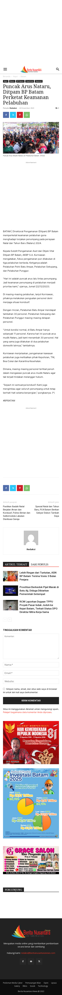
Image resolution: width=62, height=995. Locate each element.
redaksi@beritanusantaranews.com (38, 953)
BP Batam (20, 81)
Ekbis (25, 986)
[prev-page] (5, 620)
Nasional (39, 81)
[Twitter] (13, 115)
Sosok (32, 986)
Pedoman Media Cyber (13, 983)
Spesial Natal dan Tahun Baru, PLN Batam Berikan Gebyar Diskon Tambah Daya (46, 511)
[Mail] (31, 961)
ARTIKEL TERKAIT (16, 564)
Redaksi (13, 108)
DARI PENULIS (39, 564)
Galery (17, 986)
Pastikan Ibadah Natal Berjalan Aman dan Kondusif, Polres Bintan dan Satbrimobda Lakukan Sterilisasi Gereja (16, 513)
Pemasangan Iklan (33, 983)
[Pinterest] (20, 115)
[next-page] (10, 620)
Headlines (29, 81)
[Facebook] (6, 115)
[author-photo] (31, 545)
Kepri (15, 76)
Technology (43, 986)
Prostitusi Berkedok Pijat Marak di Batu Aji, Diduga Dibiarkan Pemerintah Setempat (39, 591)
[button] (5, 69)
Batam (23, 76)
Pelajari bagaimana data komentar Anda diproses (27, 712)
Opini (46, 983)
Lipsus (54, 983)
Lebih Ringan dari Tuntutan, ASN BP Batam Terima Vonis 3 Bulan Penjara (38, 576)
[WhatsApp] (27, 115)
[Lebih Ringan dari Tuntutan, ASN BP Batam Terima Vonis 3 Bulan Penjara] (10, 576)
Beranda (6, 76)
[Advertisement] (31, 33)
